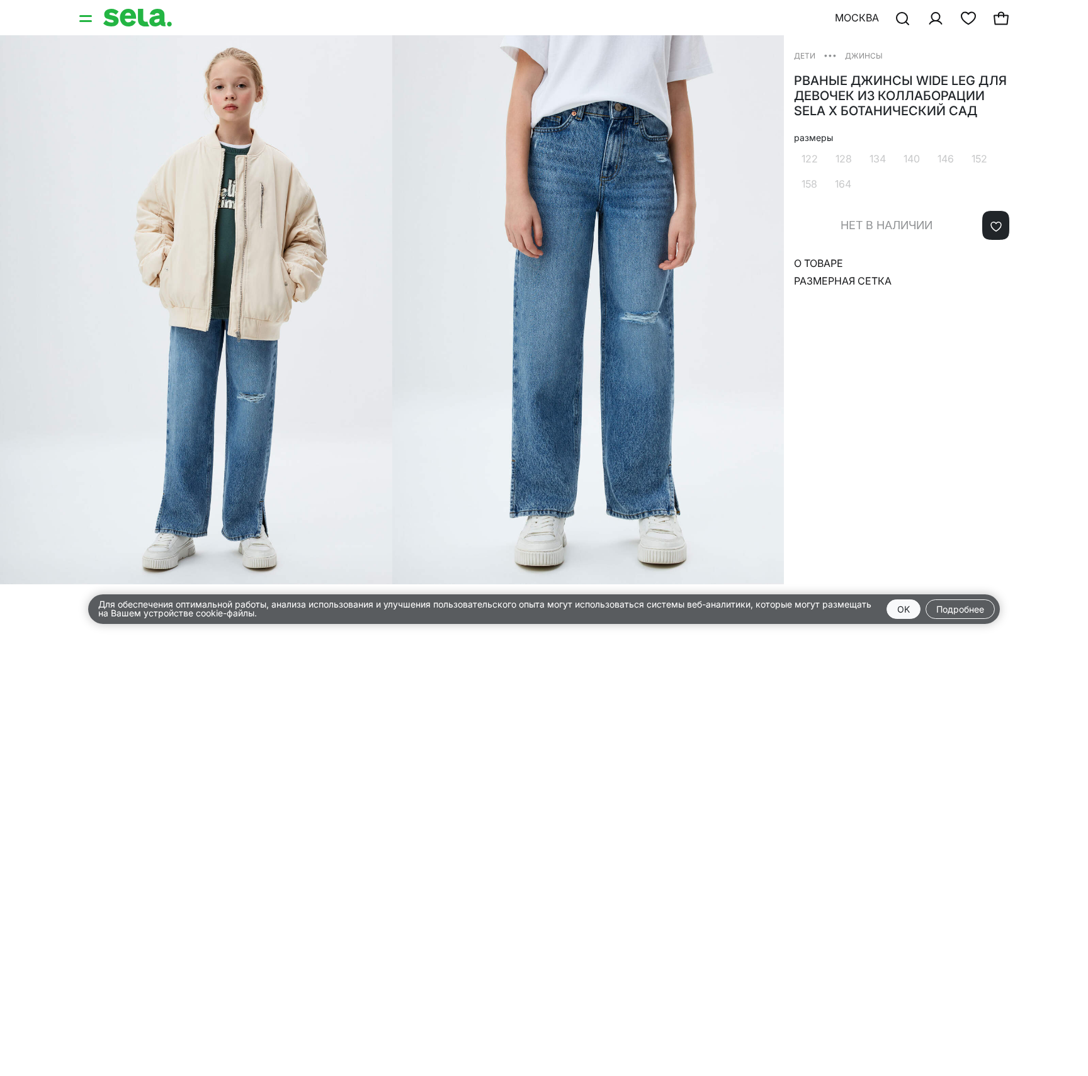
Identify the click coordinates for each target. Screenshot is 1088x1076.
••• (830, 55)
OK (903, 609)
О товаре (818, 263)
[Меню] (87, 17)
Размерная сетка (843, 281)
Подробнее (960, 609)
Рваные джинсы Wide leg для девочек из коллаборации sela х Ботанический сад (900, 95)
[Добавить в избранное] (996, 225)
